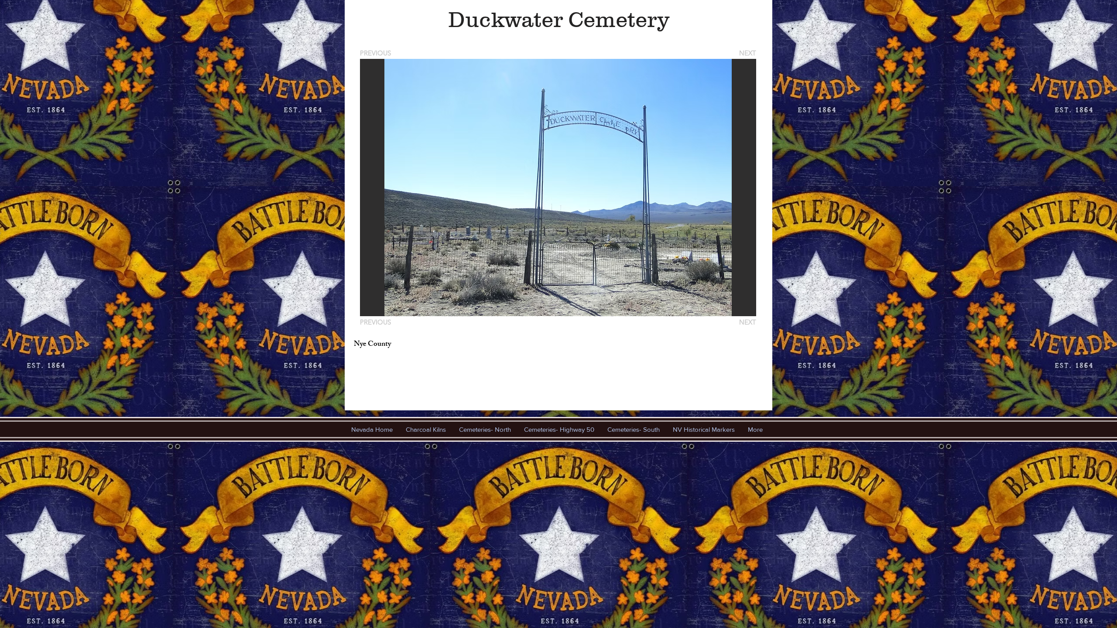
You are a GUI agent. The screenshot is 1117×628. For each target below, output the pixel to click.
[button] (558, 187)
